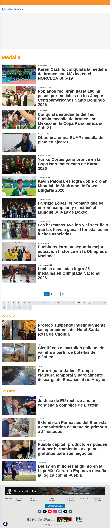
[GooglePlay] (70, 511)
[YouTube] (50, 511)
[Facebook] (39, 511)
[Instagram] (55, 511)
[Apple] (65, 511)
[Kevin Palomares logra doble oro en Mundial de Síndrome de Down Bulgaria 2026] (19, 186)
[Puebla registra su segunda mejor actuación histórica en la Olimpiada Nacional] (19, 251)
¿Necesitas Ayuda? (55, 506)
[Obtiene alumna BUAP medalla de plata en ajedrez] (19, 142)
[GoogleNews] (60, 511)
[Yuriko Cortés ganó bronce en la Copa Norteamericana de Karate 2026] (19, 164)
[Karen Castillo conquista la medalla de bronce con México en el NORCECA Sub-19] (19, 74)
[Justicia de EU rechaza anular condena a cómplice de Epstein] (19, 405)
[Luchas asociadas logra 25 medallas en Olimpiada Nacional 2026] (19, 273)
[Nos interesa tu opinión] (55, 491)
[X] (45, 511)
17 (63, 294)
